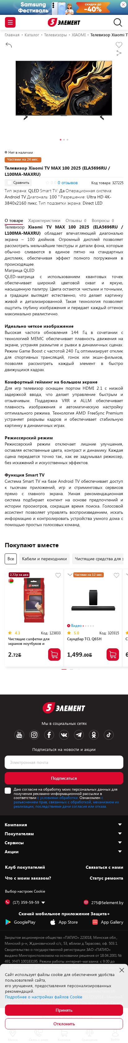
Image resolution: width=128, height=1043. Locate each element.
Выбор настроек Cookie (25, 891)
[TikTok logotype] (109, 735)
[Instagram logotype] (34, 735)
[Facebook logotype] (49, 735)
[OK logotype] (94, 735)
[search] (116, 22)
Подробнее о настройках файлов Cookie (43, 997)
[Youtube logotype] (19, 735)
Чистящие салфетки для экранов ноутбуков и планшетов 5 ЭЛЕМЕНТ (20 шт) (31, 645)
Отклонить (64, 1024)
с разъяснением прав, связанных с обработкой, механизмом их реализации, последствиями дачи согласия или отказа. (66, 802)
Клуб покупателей (25, 867)
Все (10, 558)
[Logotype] (64, 22)
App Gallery (112, 922)
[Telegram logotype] (79, 735)
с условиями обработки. (58, 797)
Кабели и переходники (44, 558)
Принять (64, 1010)
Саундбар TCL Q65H (84, 638)
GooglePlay (24, 922)
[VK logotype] (64, 735)
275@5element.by (107, 902)
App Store (68, 922)
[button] (60, 140)
